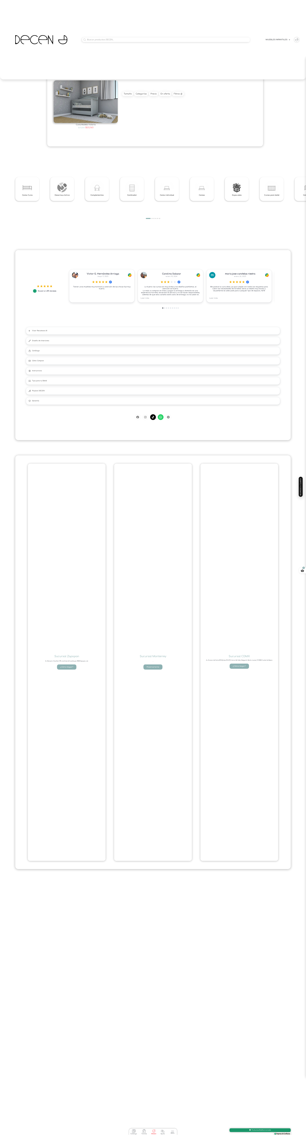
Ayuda (163, 1133)
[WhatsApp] (161, 417)
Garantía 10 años (261, 1130)
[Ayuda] (162, 1131)
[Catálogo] (133, 1131)
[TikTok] (153, 417)
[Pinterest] (168, 417)
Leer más (145, 298)
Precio (153, 94)
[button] (172, 1130)
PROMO (153, 1133)
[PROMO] (154, 1131)
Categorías (141, 94)
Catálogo (133, 1133)
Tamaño (128, 94)
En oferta (165, 94)
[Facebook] (138, 417)
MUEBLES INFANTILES (276, 40)
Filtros (177, 94)
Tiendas (144, 1133)
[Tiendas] (144, 1131)
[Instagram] (145, 417)
